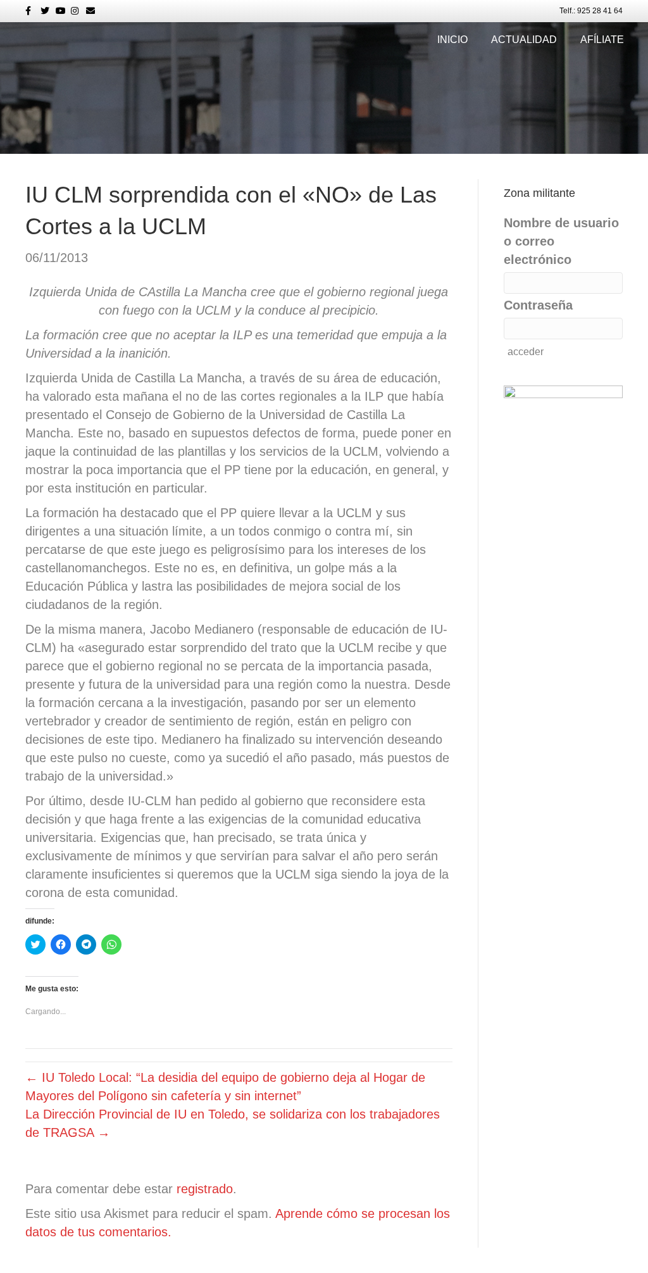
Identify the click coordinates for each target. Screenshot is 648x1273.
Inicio (452, 39)
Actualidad (524, 39)
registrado (205, 1189)
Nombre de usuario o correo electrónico (561, 241)
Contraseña (538, 305)
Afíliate (602, 39)
